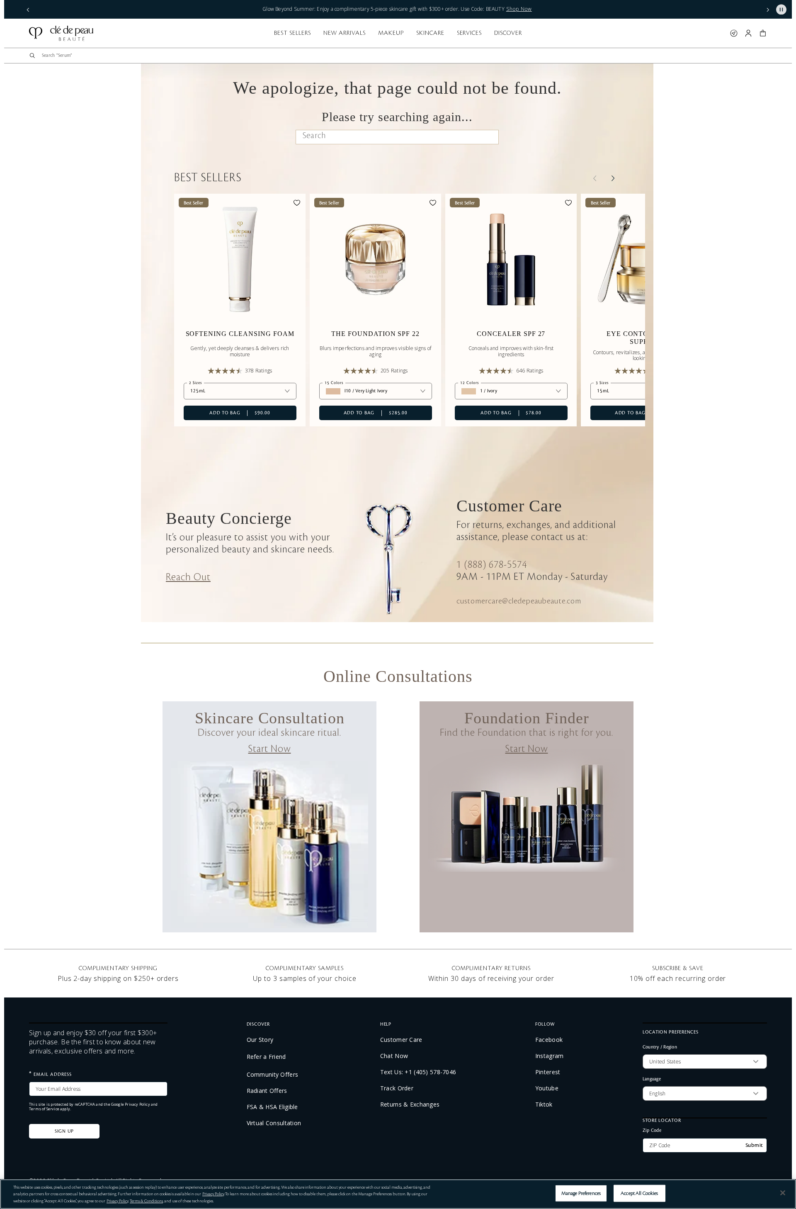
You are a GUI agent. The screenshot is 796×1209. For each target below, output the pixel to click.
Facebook (549, 1040)
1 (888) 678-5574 (491, 564)
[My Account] (748, 33)
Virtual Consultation (274, 1123)
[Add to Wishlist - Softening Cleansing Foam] (297, 204)
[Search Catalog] (32, 55)
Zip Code (652, 1130)
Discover (508, 33)
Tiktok (544, 1104)
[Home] (61, 33)
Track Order (396, 1088)
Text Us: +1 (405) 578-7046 (418, 1072)
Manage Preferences (581, 1193)
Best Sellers (292, 33)
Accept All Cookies (639, 1193)
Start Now (269, 749)
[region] (398, 1194)
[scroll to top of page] (780, 1173)
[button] (28, 9)
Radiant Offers (267, 1091)
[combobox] (401, 55)
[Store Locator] (734, 33)
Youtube (546, 1088)
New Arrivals (344, 33)
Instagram (549, 1056)
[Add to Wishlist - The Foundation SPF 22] (433, 204)
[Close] (783, 1193)
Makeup (391, 33)
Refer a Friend (266, 1057)
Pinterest (548, 1072)
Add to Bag (227, 413)
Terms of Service (44, 1109)
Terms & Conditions (146, 1201)
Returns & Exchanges (409, 1104)
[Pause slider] (781, 9)
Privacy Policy (137, 1104)
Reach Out (188, 577)
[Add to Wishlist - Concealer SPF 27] (568, 204)
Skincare (430, 33)
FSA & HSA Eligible (272, 1107)
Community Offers (272, 1074)
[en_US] (485, 138)
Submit (754, 1145)
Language (652, 1078)
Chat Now (394, 1056)
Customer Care (401, 1040)
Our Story (260, 1040)
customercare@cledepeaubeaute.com (518, 601)
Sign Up (64, 1131)
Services (469, 33)
